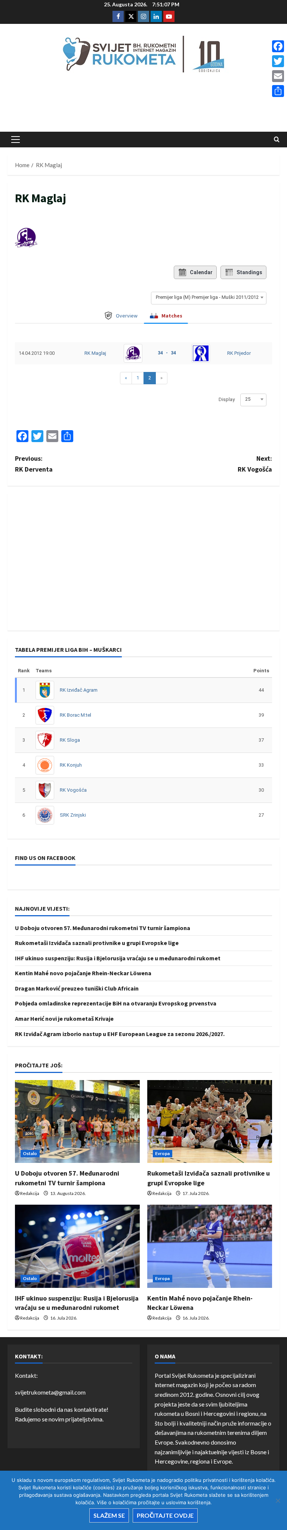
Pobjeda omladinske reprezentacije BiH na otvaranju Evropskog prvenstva (115, 1003)
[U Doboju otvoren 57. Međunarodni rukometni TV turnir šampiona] (77, 1121)
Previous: (34, 463)
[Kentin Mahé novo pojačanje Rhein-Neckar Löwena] (209, 1246)
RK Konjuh (71, 765)
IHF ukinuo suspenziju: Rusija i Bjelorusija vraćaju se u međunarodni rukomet (117, 958)
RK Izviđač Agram (79, 690)
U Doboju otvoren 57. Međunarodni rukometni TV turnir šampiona (102, 928)
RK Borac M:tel (75, 715)
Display (227, 399)
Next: (255, 463)
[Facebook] (278, 46)
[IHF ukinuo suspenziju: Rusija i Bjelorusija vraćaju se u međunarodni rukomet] (77, 1246)
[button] (15, 139)
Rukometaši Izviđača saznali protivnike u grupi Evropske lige (97, 943)
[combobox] (208, 297)
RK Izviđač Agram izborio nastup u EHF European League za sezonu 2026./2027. (120, 1034)
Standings (249, 272)
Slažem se (109, 1515)
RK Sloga (70, 740)
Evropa (162, 1153)
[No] (277, 1500)
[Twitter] (278, 61)
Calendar (201, 272)
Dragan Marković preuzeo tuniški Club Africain (77, 988)
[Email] (278, 76)
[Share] (278, 91)
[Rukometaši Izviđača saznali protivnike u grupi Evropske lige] (209, 1121)
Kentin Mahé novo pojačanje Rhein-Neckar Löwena (83, 973)
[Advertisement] (143, 105)
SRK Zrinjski (73, 815)
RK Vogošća (73, 790)
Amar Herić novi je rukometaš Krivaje (64, 1018)
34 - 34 (167, 353)
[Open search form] (277, 139)
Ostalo (30, 1153)
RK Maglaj (95, 353)
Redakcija (29, 1193)
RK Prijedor (239, 353)
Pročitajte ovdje (165, 1515)
